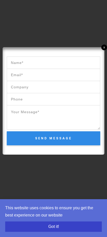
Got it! (53, 226)
